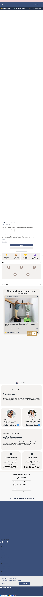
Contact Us (4, 547)
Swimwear (4, 572)
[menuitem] (22, 546)
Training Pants (5, 568)
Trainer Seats (5, 569)
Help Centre (4, 546)
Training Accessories (6, 574)
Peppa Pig (4, 565)
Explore (2, 552)
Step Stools (4, 571)
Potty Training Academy (7, 551)
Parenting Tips (5, 554)
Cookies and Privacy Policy (21, 594)
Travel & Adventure (6, 566)
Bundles (4, 562)
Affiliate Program (6, 557)
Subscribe (24, 583)
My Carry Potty (5, 563)
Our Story (4, 555)
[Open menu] (3, 5)
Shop (2, 560)
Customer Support (5, 544)
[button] (21, 245)
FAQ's (3, 549)
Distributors (4, 558)
